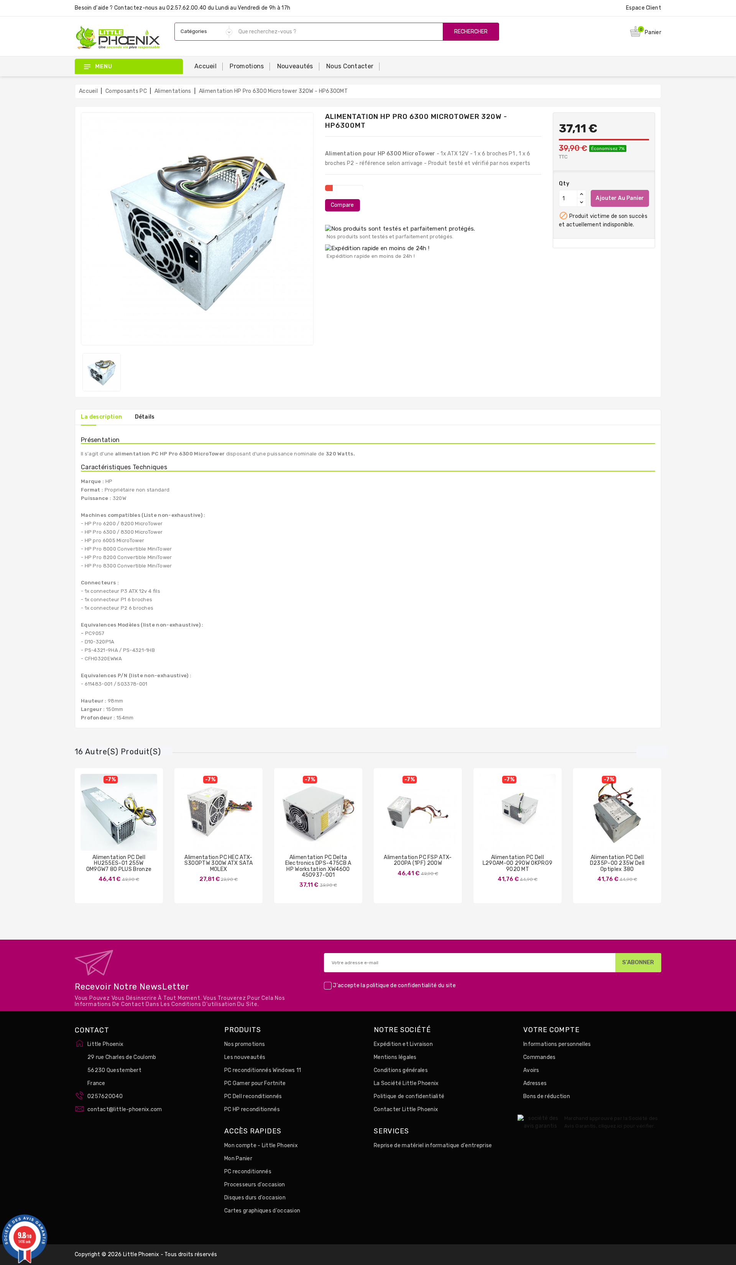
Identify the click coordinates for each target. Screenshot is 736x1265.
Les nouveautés (244, 1057)
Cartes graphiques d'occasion (262, 1210)
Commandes (539, 1057)
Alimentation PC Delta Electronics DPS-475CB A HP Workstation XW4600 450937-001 (318, 866)
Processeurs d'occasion (254, 1184)
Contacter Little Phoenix (406, 1109)
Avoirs (531, 1070)
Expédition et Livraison (403, 1044)
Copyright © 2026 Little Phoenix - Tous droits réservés (146, 1254)
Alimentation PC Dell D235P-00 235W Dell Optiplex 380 (617, 863)
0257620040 (105, 1096)
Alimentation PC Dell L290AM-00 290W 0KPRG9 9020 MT (517, 863)
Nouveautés (295, 66)
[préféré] (141, 818)
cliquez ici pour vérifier (626, 1126)
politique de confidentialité (401, 985)
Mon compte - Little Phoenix (261, 1145)
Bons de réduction (546, 1096)
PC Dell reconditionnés (253, 1096)
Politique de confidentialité (409, 1096)
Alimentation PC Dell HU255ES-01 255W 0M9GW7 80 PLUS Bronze (118, 863)
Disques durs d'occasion (255, 1197)
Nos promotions (244, 1044)
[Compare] (111, 818)
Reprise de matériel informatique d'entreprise (433, 1145)
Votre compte (551, 1030)
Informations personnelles (557, 1044)
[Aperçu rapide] (126, 818)
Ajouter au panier (620, 198)
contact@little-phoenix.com (124, 1109)
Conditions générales (401, 1070)
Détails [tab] (145, 417)
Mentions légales (395, 1057)
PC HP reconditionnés (252, 1109)
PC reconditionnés (247, 1171)
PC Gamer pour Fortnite (255, 1083)
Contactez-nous (136, 8)
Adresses (535, 1083)
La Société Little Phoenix (406, 1083)
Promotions (247, 66)
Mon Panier (238, 1158)
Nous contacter (349, 66)
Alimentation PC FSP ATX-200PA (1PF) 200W (418, 860)
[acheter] (96, 818)
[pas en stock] (196, 818)
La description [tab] (101, 417)
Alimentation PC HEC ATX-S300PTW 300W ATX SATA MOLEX (218, 863)
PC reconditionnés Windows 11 (262, 1070)
